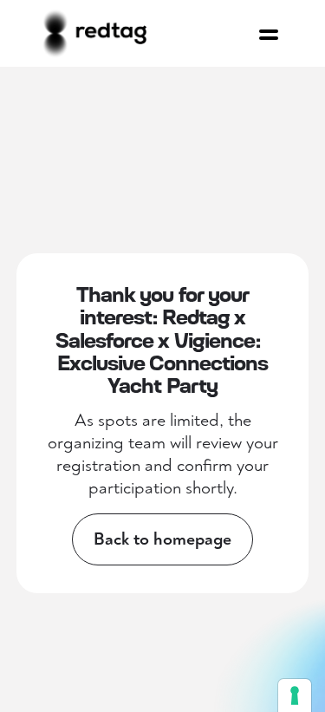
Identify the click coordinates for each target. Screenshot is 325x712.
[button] (269, 29)
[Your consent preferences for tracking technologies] (294, 695)
